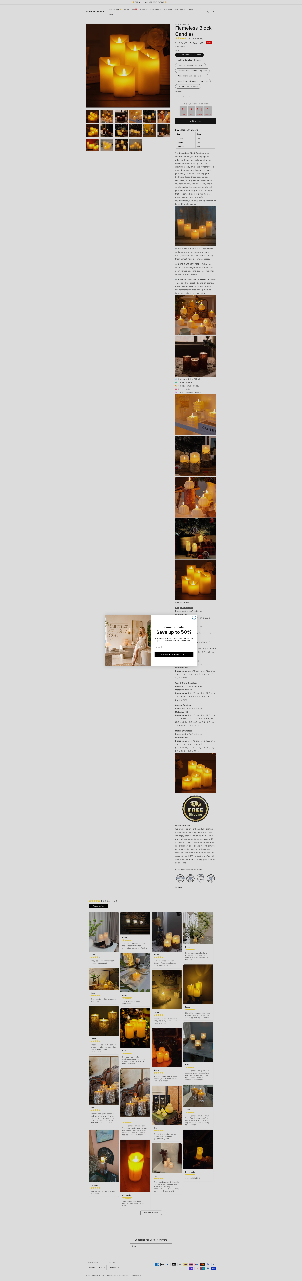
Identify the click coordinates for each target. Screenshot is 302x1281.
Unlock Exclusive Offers (174, 654)
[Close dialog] (194, 617)
